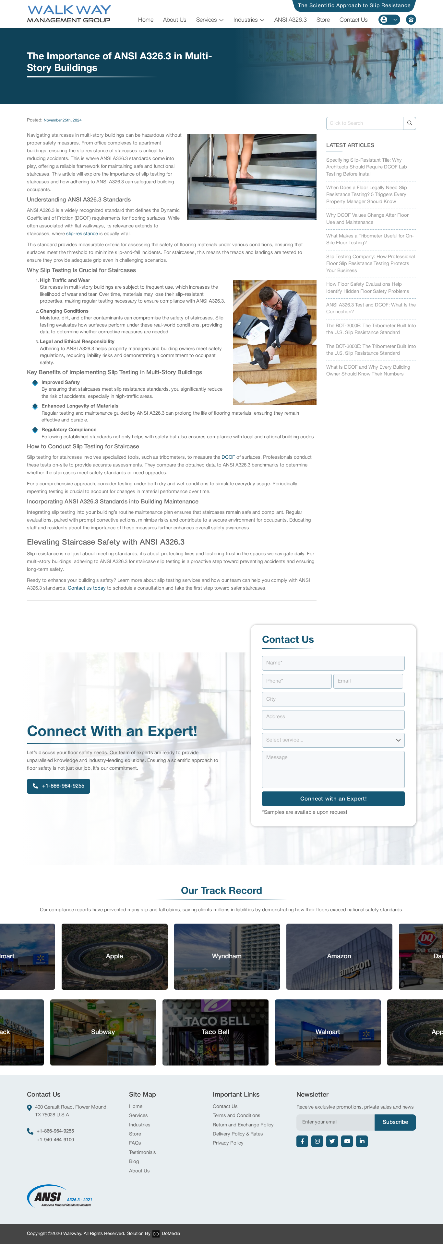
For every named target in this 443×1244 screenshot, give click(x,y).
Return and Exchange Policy (243, 1125)
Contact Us (354, 20)
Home (145, 20)
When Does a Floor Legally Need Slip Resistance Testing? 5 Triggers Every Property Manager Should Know (366, 195)
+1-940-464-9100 (55, 1140)
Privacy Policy (228, 1143)
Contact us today (87, 588)
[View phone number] (411, 20)
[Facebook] (302, 1141)
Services (206, 20)
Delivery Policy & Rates (238, 1134)
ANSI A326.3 (290, 20)
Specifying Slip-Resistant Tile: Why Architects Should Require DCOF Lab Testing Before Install (366, 167)
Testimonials (142, 1152)
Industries (245, 20)
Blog (134, 1161)
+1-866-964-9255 (55, 1131)
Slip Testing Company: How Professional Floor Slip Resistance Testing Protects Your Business (370, 264)
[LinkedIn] (362, 1141)
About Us (174, 20)
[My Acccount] (389, 20)
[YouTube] (347, 1141)
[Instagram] (317, 1141)
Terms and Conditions (236, 1115)
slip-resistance (82, 234)
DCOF (228, 457)
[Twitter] (332, 1141)
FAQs (135, 1143)
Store (323, 20)
